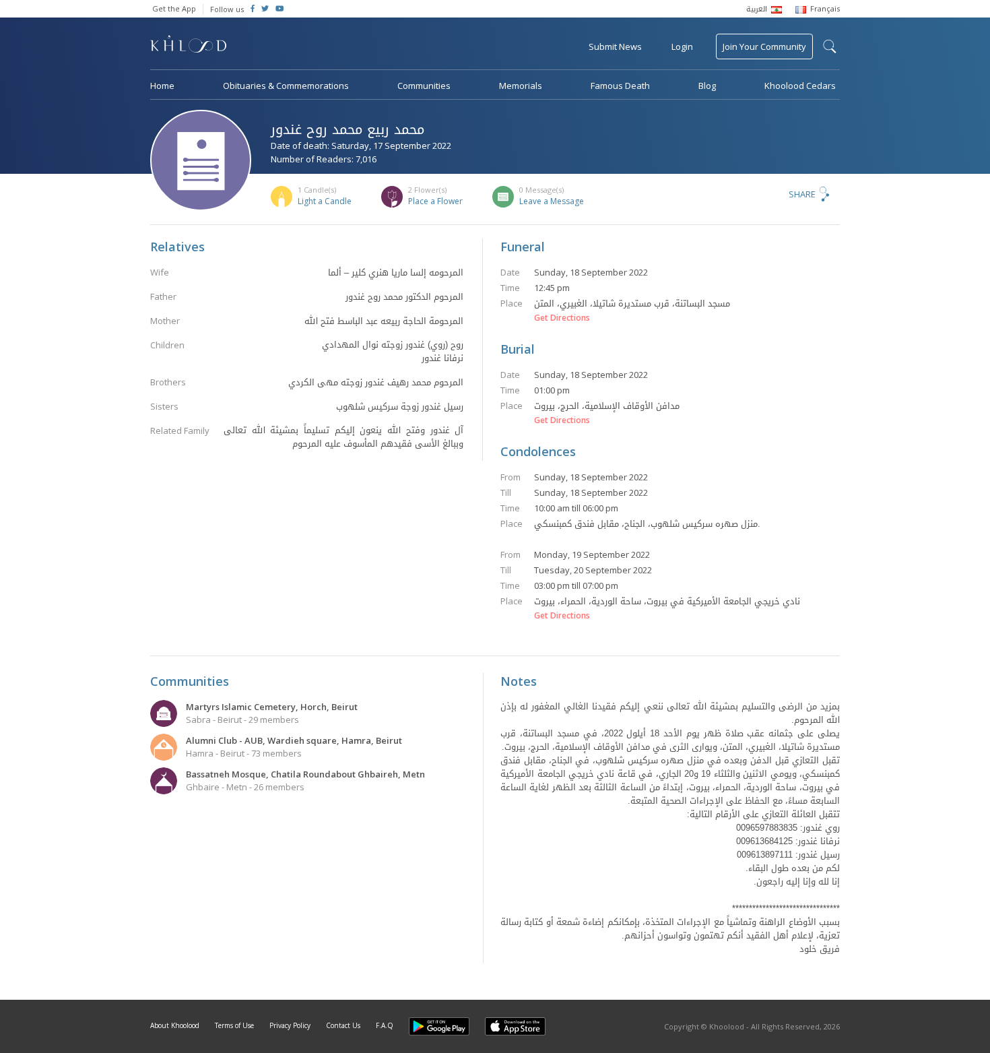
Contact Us (343, 1025)
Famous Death (620, 85)
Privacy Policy (289, 1025)
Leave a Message (551, 201)
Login (682, 46)
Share (802, 194)
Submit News (615, 46)
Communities (424, 85)
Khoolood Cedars (800, 85)
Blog (707, 85)
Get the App (174, 8)
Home (162, 85)
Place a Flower (435, 201)
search (829, 46)
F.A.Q (384, 1025)
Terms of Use (234, 1025)
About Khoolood (174, 1025)
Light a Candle (325, 201)
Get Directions (562, 318)
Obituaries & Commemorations (286, 85)
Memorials (520, 85)
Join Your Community (764, 46)
